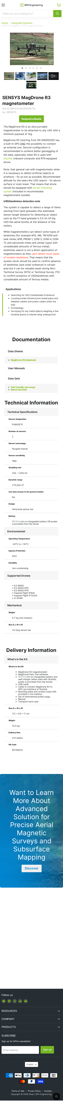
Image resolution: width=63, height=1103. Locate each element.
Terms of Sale (17, 1091)
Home (5, 23)
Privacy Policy (34, 1091)
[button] (22, 68)
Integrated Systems (21, 23)
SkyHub (8, 158)
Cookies (48, 1091)
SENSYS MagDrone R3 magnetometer (26, 100)
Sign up (47, 1049)
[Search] (57, 13)
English (30, 1064)
